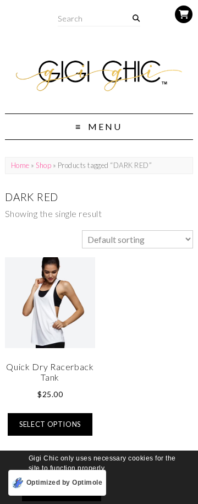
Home (20, 165)
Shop (43, 165)
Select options (50, 424)
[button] (109, 469)
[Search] (136, 18)
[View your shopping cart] (184, 14)
